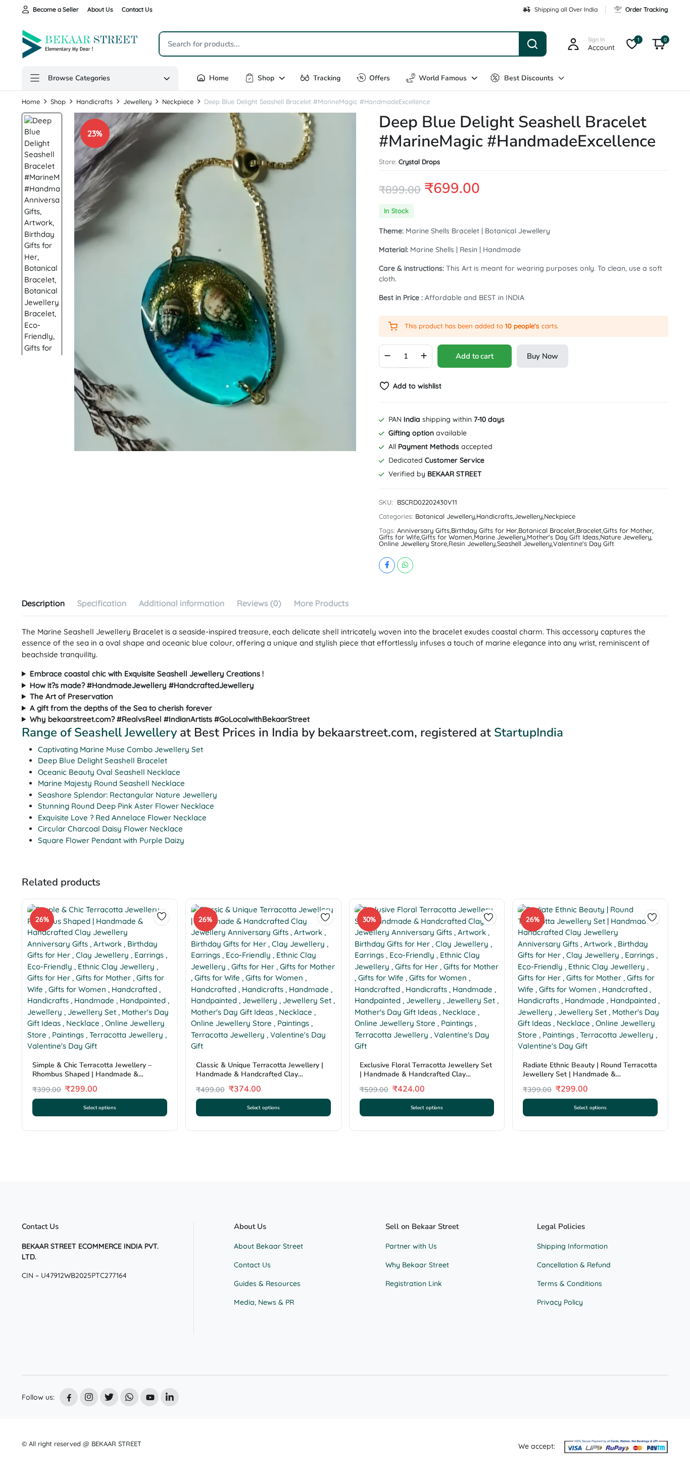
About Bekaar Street (268, 1246)
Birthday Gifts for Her (484, 530)
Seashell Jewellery (524, 543)
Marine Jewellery (499, 537)
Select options (99, 1107)
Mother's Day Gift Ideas (563, 537)
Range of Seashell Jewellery (99, 732)
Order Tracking (646, 9)
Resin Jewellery (472, 543)
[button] (658, 44)
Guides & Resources (267, 1283)
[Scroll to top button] (667, 1456)
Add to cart (474, 356)
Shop (266, 78)
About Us (100, 9)
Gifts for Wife (399, 537)
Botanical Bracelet (546, 530)
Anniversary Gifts (423, 530)
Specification (101, 603)
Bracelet (589, 530)
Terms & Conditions (569, 1283)
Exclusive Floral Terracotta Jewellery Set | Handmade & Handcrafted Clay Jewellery (426, 1074)
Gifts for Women (446, 537)
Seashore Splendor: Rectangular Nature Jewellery (127, 795)
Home (219, 78)
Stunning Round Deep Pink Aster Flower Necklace (126, 806)
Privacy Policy (560, 1302)
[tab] (43, 605)
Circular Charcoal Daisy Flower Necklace (110, 828)
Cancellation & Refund (574, 1264)
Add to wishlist (417, 385)
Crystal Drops (419, 162)
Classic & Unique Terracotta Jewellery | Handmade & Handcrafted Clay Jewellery (259, 1074)
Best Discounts (529, 78)
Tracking (326, 78)
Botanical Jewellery (445, 516)
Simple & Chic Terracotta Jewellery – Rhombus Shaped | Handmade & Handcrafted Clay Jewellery (92, 1074)
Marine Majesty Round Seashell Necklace (111, 783)
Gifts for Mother (627, 530)
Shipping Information (572, 1246)
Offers (379, 78)
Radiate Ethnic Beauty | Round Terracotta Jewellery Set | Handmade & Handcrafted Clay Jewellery (590, 1074)
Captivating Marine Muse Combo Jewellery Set (120, 749)
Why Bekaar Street (417, 1264)
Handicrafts (94, 101)
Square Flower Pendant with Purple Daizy (111, 840)
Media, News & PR (264, 1302)
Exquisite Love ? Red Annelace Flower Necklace (122, 817)
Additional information (181, 603)
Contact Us (137, 9)
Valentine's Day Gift (583, 543)
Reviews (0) (259, 603)
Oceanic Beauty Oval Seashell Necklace (109, 772)
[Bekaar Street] (80, 44)
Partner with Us (411, 1246)
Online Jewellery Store (413, 543)
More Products (321, 603)
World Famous (443, 78)
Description (43, 603)
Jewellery (137, 101)
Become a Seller (56, 9)
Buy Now (542, 356)
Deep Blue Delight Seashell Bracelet (102, 760)
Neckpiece (177, 101)
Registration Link (413, 1283)
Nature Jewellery (625, 537)
